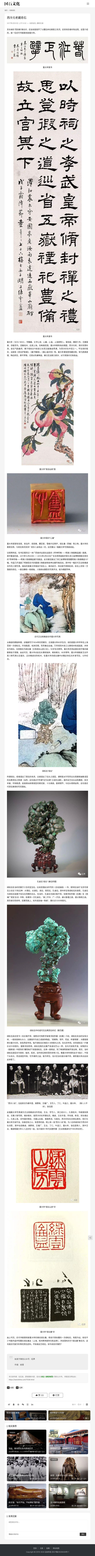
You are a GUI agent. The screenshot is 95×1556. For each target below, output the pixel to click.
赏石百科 (54, 1432)
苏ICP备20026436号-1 (60, 1552)
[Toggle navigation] (88, 4)
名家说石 (32, 23)
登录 (10, 1534)
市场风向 (12, 1432)
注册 (41, 1548)
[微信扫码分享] (23, 1404)
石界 (33, 1359)
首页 (6, 10)
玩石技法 (12, 1486)
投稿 (48, 1548)
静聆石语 (40, 23)
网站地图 (56, 1548)
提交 (83, 1534)
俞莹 (22, 1365)
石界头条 (12, 1459)
